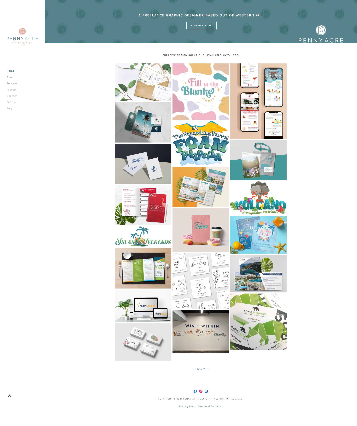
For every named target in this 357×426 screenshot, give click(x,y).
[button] (9, 395)
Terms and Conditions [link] (210, 406)
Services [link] (12, 83)
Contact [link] (12, 95)
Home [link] (11, 70)
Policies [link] (11, 102)
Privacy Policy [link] (187, 406)
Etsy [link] (9, 108)
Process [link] (12, 89)
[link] (22, 36)
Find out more (201, 25)
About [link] (10, 77)
